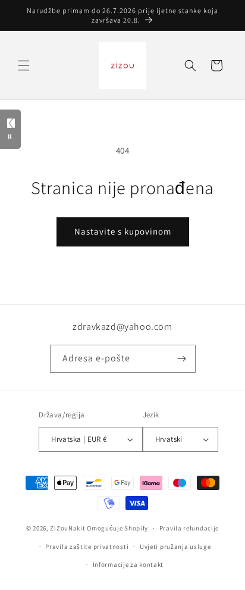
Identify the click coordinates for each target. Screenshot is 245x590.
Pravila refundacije (189, 528)
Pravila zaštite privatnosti (86, 546)
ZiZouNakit (67, 528)
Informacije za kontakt (128, 564)
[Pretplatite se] (182, 359)
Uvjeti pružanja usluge (175, 546)
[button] (24, 65)
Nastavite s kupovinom (122, 231)
